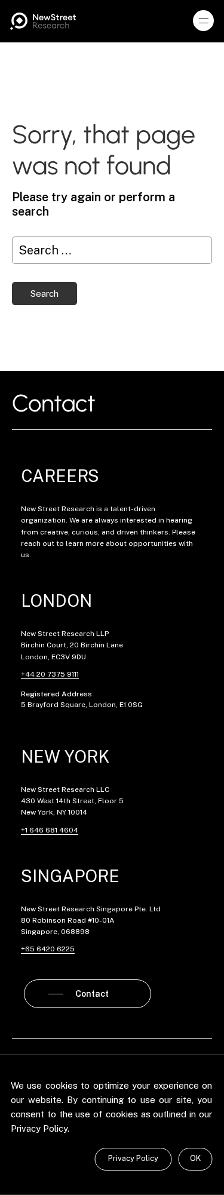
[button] (203, 21)
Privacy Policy (133, 1158)
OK (195, 1158)
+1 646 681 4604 (49, 830)
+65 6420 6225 (48, 949)
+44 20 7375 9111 (50, 674)
